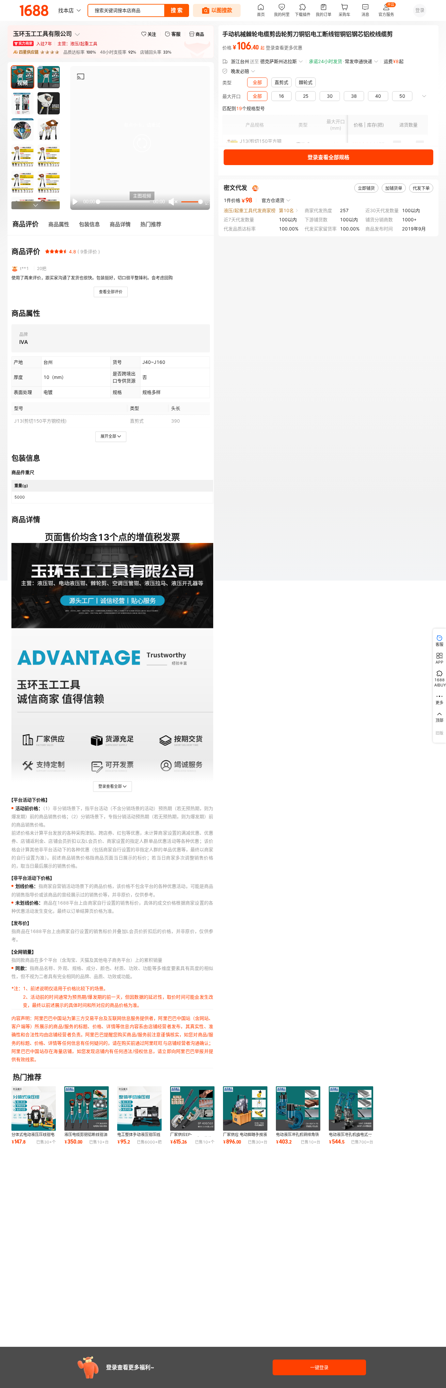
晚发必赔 (240, 71)
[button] (142, 143)
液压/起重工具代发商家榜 (250, 210)
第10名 (286, 210)
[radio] (47, 251)
